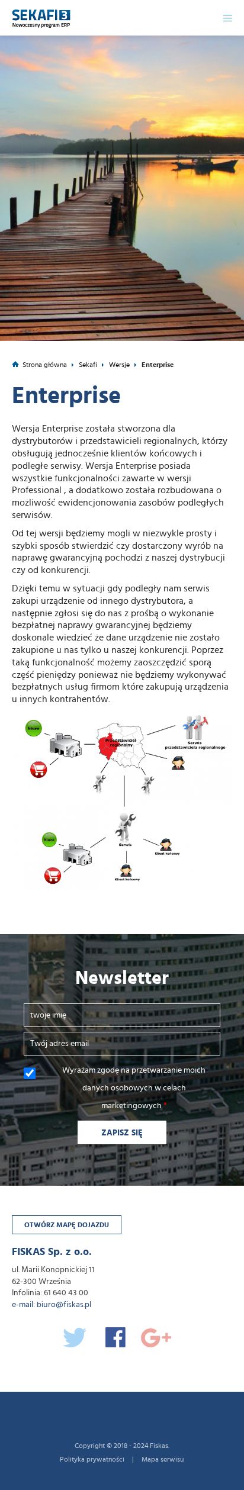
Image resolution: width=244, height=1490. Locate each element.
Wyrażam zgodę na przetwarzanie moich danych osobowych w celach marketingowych (134, 1088)
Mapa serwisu (163, 1459)
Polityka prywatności (92, 1459)
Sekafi (88, 364)
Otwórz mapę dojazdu (66, 1224)
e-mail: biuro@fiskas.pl (51, 1305)
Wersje (119, 364)
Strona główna (45, 364)
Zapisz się (122, 1133)
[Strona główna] (41, 14)
